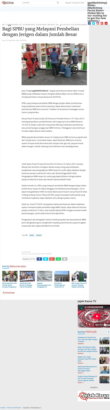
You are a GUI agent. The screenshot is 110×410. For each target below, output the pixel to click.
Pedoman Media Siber (14, 408)
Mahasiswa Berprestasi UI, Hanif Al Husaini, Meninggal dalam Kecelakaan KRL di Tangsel (87, 370)
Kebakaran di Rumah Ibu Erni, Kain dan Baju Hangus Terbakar (88, 339)
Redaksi (3, 408)
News (32, 235)
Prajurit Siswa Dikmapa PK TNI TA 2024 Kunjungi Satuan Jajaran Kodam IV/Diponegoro (87, 379)
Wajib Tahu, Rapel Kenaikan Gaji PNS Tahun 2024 (87, 359)
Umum (38, 235)
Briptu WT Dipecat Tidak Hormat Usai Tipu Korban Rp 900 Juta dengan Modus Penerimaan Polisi (87, 350)
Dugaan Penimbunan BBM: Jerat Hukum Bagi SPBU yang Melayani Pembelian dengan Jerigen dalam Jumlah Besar (44, 29)
